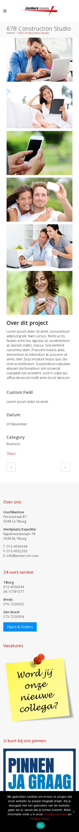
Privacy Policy (39, 818)
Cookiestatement (55, 814)
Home (10, 33)
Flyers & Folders (20, 626)
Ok (41, 825)
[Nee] (73, 811)
